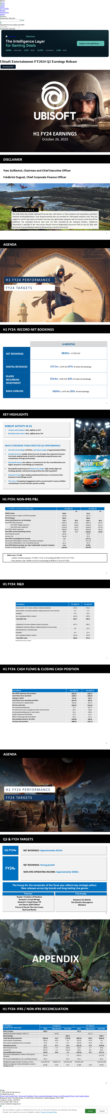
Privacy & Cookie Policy (49, 1112)
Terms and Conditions (26, 1096)
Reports (2, 10)
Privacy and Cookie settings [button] (79, 1096)
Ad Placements (65, 1096)
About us (56, 1096)
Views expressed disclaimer (43, 1096)
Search (2, 14)
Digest (2, 7)
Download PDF (8, 67)
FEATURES (4, 9)
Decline (102, 1111)
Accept (90, 1111)
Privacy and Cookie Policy (9, 1096)
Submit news (4, 12)
